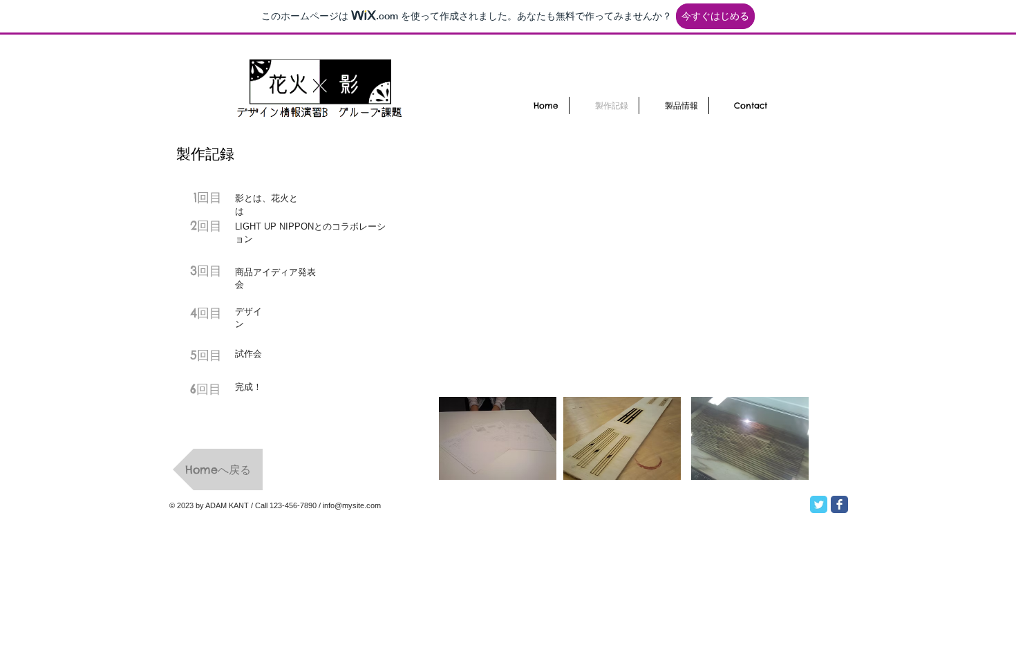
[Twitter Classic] (818, 504)
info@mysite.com (352, 505)
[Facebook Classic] (839, 504)
